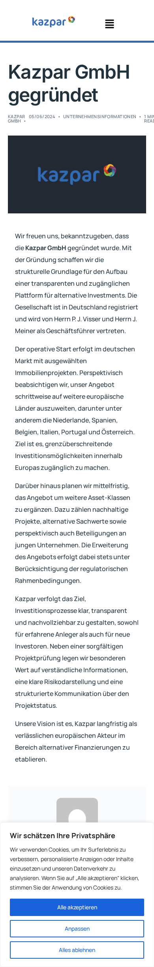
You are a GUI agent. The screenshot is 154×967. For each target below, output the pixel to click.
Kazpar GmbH (16, 118)
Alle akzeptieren (77, 907)
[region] (77, 894)
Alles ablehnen (77, 950)
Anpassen (77, 928)
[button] (109, 24)
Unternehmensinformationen (100, 116)
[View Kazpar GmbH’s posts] (77, 818)
